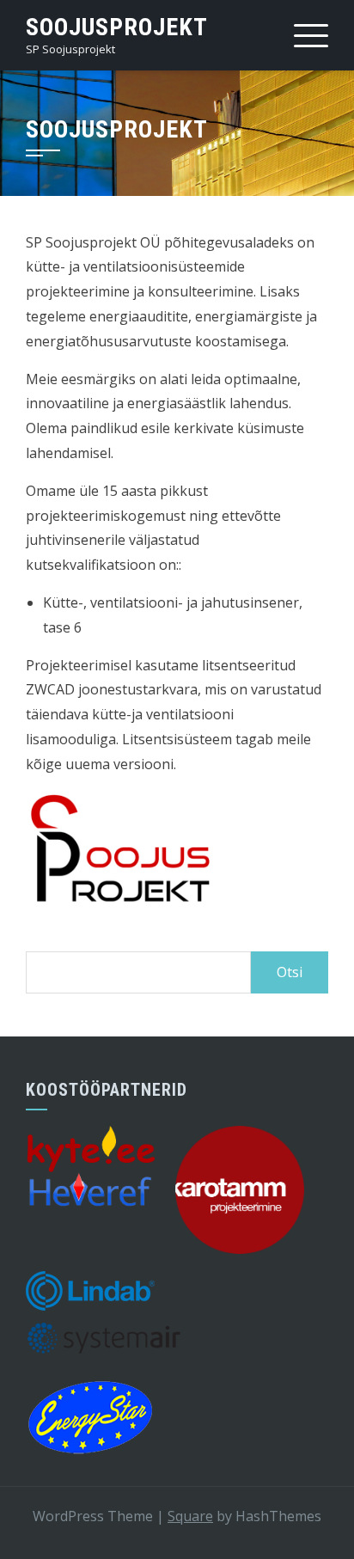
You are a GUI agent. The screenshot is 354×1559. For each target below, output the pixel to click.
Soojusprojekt (117, 27)
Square (190, 1516)
